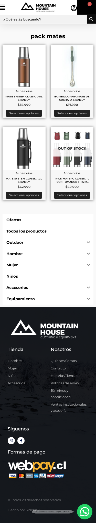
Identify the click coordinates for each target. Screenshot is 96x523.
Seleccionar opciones (24, 113)
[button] (9, 7)
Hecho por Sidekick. (24, 510)
